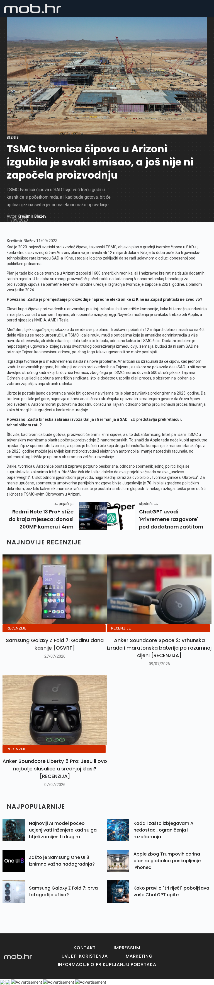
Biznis (13, 137)
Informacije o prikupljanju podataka (107, 964)
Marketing (139, 956)
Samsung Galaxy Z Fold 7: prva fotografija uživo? (63, 891)
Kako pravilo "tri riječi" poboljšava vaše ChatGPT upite (171, 891)
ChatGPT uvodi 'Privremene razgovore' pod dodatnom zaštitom (171, 519)
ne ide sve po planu (91, 329)
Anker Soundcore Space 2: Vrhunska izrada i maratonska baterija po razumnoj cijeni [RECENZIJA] (159, 648)
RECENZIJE (16, 628)
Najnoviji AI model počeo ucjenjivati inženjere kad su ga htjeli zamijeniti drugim (63, 830)
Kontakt (85, 948)
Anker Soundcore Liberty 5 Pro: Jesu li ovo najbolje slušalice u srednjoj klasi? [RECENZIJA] (55, 769)
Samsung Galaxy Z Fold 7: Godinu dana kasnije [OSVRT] (55, 644)
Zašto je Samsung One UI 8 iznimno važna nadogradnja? (62, 860)
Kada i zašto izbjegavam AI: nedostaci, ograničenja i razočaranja (164, 830)
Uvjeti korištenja (85, 956)
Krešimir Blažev (32, 216)
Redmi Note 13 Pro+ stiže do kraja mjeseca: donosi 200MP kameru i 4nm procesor (41, 519)
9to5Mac (69, 472)
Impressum (127, 948)
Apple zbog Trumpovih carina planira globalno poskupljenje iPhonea (167, 861)
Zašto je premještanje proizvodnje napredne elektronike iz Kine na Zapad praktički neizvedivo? (114, 299)
